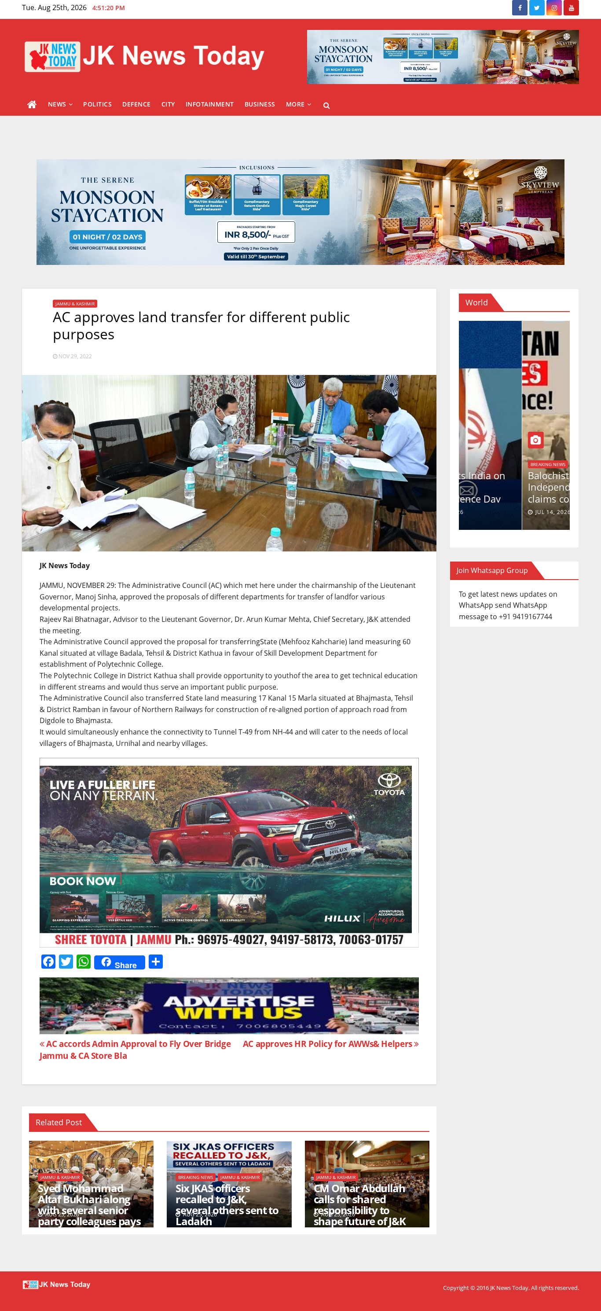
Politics (97, 104)
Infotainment (210, 104)
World (475, 464)
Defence (136, 104)
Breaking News (195, 1177)
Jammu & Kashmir (75, 304)
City (168, 104)
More (295, 104)
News (57, 104)
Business (260, 104)
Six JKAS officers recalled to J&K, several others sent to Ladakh (227, 1204)
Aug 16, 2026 (491, 512)
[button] (326, 105)
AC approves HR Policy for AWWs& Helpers (328, 1044)
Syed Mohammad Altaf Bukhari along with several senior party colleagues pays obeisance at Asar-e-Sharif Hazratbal (89, 1215)
